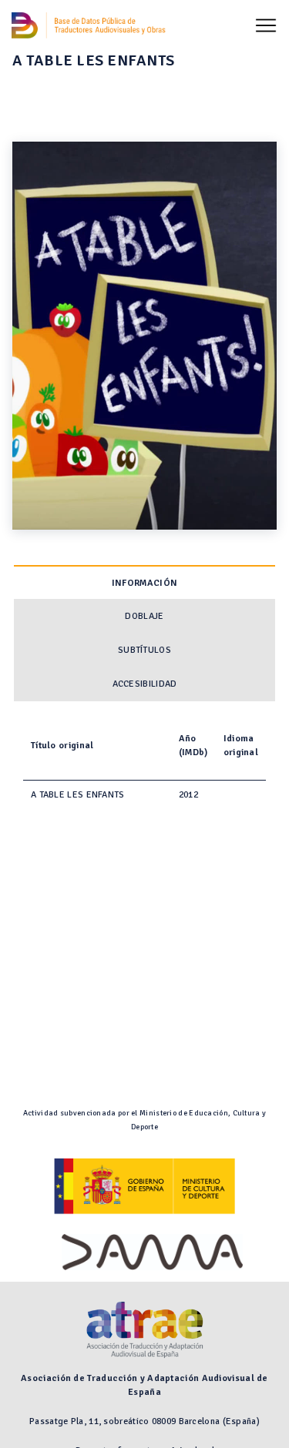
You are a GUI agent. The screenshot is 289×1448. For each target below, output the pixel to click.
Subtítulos (144, 650)
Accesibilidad (145, 684)
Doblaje (144, 616)
